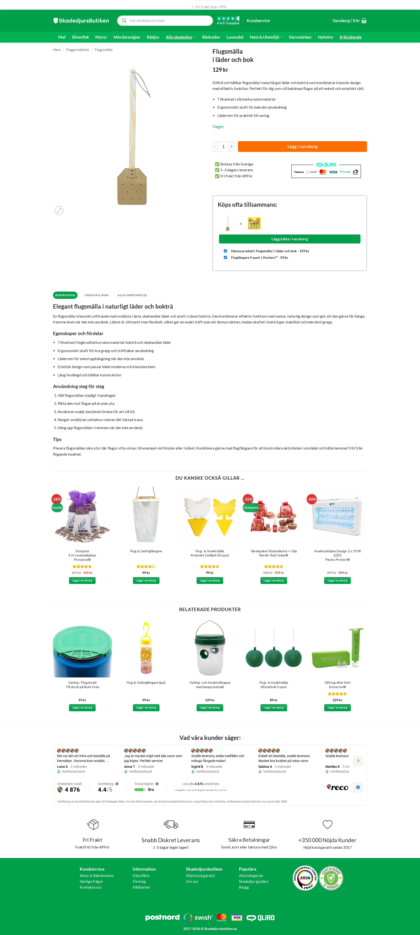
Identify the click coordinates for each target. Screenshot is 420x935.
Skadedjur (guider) (253, 881)
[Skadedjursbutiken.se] (81, 20)
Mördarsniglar (127, 37)
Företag (139, 881)
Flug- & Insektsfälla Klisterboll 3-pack (274, 684)
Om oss (192, 881)
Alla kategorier (251, 875)
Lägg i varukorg (303, 146)
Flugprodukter (77, 49)
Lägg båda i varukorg (289, 239)
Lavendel (235, 37)
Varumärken (300, 37)
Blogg (244, 887)
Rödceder (211, 37)
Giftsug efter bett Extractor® (337, 684)
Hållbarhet (141, 887)
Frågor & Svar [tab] (96, 295)
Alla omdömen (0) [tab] (132, 295)
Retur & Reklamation (97, 875)
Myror (101, 37)
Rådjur (153, 37)
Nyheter (325, 37)
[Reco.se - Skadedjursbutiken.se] (305, 878)
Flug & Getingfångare (146, 551)
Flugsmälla (104, 49)
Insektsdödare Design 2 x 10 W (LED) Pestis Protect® (337, 555)
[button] (349, 20)
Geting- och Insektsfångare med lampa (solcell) (210, 684)
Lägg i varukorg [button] (82, 580)
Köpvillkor (141, 875)
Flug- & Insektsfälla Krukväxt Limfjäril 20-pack (210, 553)
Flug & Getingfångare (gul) (146, 682)
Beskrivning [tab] (65, 295)
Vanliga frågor (91, 881)
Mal (62, 37)
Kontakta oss (91, 887)
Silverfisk (80, 37)
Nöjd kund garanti (200, 875)
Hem (57, 49)
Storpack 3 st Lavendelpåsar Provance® (82, 555)
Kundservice (258, 20)
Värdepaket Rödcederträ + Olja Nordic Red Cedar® (274, 553)
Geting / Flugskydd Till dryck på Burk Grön (82, 684)
